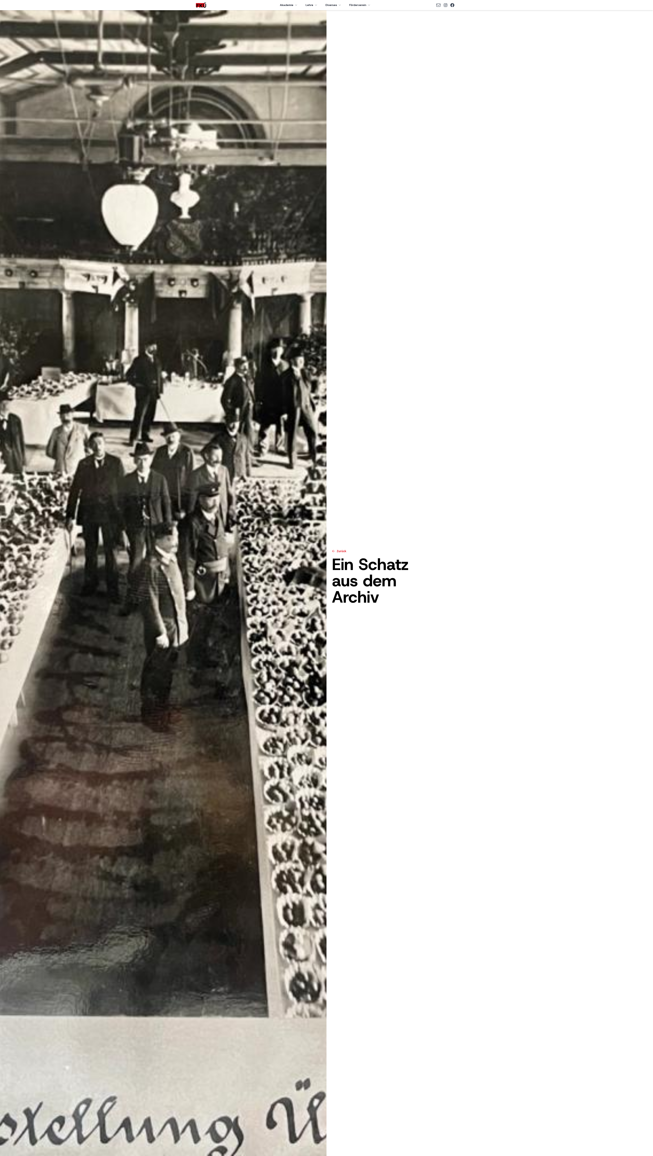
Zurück (341, 551)
